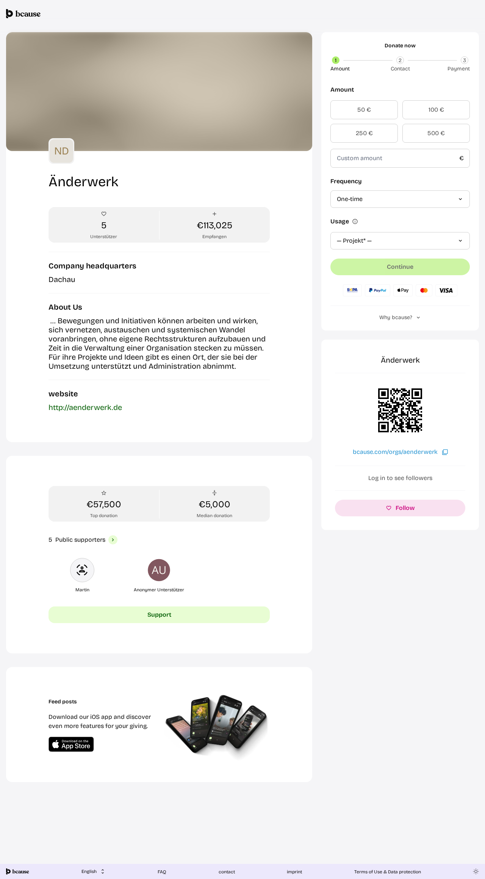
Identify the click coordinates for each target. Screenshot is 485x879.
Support (159, 614)
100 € (436, 109)
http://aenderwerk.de (85, 407)
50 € (364, 109)
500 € (436, 133)
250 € (364, 133)
